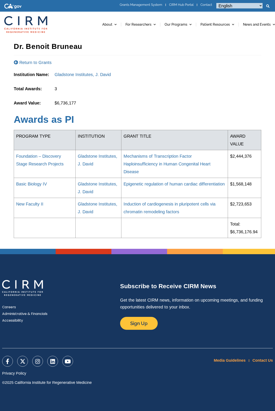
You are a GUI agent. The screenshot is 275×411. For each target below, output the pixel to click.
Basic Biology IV (31, 184)
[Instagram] (37, 361)
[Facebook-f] (7, 361)
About (107, 24)
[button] (268, 6)
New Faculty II (29, 204)
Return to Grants (35, 62)
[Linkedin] (52, 361)
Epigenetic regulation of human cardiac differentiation (174, 184)
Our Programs (176, 24)
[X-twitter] (22, 361)
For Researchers (138, 24)
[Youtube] (67, 361)
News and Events (257, 24)
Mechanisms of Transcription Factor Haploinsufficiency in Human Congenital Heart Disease (167, 164)
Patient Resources (215, 24)
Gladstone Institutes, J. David (83, 74)
